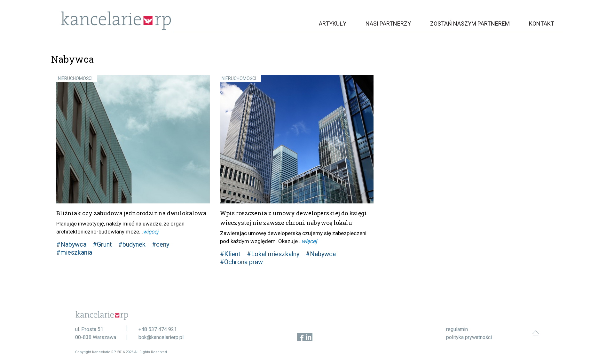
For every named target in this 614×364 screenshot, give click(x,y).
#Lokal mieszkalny (273, 254)
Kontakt (541, 23)
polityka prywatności (469, 337)
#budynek (132, 244)
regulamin (457, 329)
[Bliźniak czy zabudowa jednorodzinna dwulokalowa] (133, 139)
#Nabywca (71, 244)
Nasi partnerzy (388, 23)
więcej (150, 231)
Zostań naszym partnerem (470, 23)
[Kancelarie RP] (116, 28)
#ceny (160, 244)
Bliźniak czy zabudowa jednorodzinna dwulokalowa (131, 213)
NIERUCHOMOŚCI (75, 78)
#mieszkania (74, 252)
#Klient (230, 254)
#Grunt (102, 244)
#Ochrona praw (241, 262)
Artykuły (332, 23)
